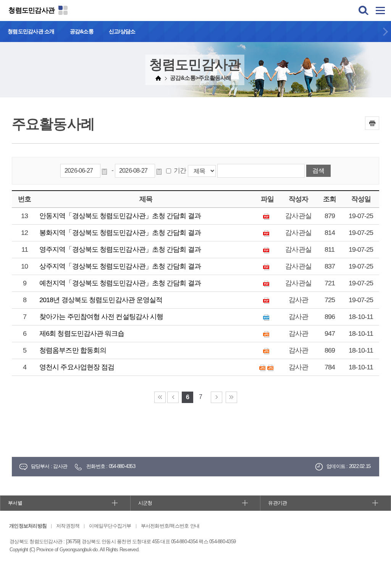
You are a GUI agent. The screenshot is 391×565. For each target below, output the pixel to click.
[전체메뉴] (380, 10)
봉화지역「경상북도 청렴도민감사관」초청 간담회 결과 (120, 232)
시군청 (145, 503)
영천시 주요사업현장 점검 (76, 367)
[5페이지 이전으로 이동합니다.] (173, 397)
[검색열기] (363, 10)
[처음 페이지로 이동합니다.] (160, 397)
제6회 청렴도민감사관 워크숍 (81, 333)
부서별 (15, 503)
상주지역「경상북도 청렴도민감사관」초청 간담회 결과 (120, 266)
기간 (180, 170)
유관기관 (277, 503)
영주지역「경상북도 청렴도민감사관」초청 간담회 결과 (120, 249)
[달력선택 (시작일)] (106, 171)
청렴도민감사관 (31, 10)
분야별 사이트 (63, 10)
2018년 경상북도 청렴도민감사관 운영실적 (100, 300)
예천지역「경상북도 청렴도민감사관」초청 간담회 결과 (120, 283)
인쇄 (372, 123)
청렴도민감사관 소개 (31, 31)
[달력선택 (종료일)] (160, 171)
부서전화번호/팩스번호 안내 (170, 526)
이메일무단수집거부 (110, 526)
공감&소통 (82, 31)
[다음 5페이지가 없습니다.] (216, 397)
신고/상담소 (122, 31)
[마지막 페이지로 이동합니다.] (231, 397)
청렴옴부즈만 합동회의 (72, 350)
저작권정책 (67, 526)
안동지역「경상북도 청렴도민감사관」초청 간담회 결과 (120, 216)
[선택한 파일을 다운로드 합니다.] (267, 216)
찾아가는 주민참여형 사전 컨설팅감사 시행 (101, 317)
